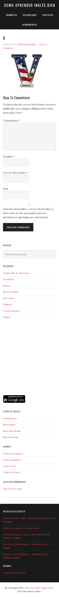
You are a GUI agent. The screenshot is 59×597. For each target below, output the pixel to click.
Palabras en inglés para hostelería (21, 528)
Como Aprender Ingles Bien (38, 587)
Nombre (9, 156)
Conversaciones (11, 310)
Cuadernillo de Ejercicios (16, 273)
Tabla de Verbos (11, 472)
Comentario (11, 120)
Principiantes (10, 418)
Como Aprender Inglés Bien (29, 5)
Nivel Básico (9, 424)
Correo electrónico (15, 172)
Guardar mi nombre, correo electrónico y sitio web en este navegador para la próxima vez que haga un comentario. (28, 213)
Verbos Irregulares (13, 453)
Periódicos (8, 279)
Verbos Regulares (12, 459)
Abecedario (9, 298)
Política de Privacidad (14, 572)
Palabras (7, 304)
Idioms (6, 285)
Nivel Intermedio (12, 431)
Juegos (6, 317)
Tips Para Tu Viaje (12, 488)
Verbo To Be (9, 466)
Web (5, 188)
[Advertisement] (18, 380)
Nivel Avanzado (11, 437)
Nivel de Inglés (11, 291)
